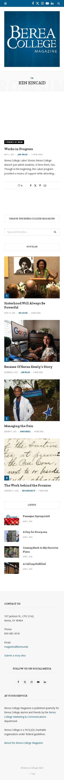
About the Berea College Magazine (23, 742)
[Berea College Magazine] (32, 39)
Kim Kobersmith (28, 491)
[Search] (59, 3)
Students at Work (14, 142)
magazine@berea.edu (16, 646)
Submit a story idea (15, 655)
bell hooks (23, 313)
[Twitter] (35, 185)
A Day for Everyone (35, 532)
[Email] (45, 185)
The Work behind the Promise (27, 485)
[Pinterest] (40, 185)
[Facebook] (30, 185)
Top (33, 773)
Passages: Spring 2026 (36, 516)
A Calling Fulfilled (34, 563)
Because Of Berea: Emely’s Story (28, 367)
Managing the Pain (18, 426)
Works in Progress (18, 149)
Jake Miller (22, 154)
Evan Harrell (25, 431)
